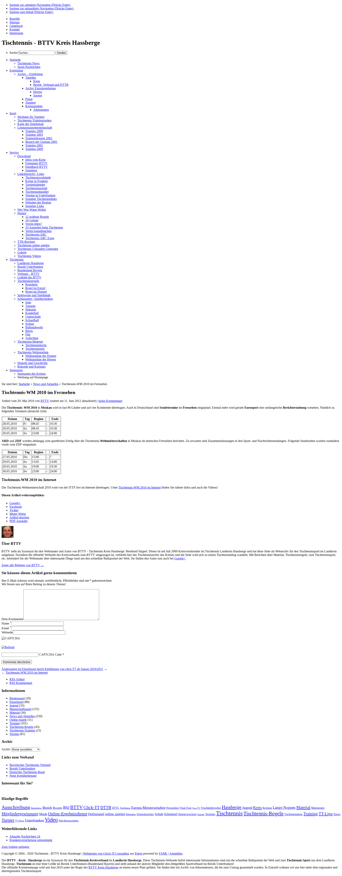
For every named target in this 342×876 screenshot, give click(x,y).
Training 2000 (34, 149)
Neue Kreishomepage (23, 775)
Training (310, 813)
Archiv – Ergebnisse (30, 74)
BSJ (66, 807)
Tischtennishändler (37, 191)
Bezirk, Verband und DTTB (50, 84)
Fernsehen (172, 807)
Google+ (179, 558)
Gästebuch (16, 26)
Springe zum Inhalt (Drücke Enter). (32, 12)
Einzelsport (17, 702)
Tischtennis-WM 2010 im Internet (140, 487)
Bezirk (47, 808)
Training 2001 (34, 145)
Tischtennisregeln (28, 281)
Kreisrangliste (34, 106)
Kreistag (267, 807)
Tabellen (30, 77)
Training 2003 (34, 134)
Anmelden (175, 853)
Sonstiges (31, 170)
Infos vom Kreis (35, 159)
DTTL (115, 807)
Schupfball (32, 320)
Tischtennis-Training (22, 730)
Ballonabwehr (34, 327)
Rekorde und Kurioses (31, 366)
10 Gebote (31, 220)
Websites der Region (38, 202)
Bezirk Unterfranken (30, 266)
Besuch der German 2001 (41, 141)
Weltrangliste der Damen (40, 356)
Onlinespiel (96, 814)
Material (15, 712)
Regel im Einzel (35, 288)
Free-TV (196, 808)
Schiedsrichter (145, 814)
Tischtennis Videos (29, 256)
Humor (21, 213)
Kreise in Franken (36, 181)
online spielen (115, 814)
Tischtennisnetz (35, 348)
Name (6, 623)
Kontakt (15, 29)
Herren (37, 92)
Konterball (32, 313)
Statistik (200, 814)
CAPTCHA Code (50, 654)
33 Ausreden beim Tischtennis (44, 227)
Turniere (30, 102)
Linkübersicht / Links (30, 174)
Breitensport (17, 698)
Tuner (336, 814)
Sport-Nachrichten (28, 67)
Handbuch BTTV (36, 166)
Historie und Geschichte (32, 363)
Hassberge (231, 807)
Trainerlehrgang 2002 (38, 138)
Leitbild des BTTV (29, 277)
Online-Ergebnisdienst (67, 813)
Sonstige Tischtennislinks (41, 199)
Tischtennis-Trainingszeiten (34, 120)
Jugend (14, 705)
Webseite (7, 632)
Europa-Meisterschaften (148, 808)
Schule (159, 814)
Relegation (131, 814)
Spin (28, 302)
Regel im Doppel (36, 291)
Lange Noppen (284, 807)
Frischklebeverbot (211, 807)
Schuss (29, 323)
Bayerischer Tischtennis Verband (30, 765)
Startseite (15, 59)
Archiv (6, 749)
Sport (13, 113)
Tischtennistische (36, 345)
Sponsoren (16, 370)
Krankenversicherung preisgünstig (31, 840)
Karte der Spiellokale (30, 124)
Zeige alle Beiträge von (23, 565)
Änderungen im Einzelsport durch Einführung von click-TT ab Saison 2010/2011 (52, 669)
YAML (163, 853)
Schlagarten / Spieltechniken (35, 298)
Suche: (14, 52)
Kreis (36, 81)
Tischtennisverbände (38, 177)
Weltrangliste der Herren (40, 359)
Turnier (8, 820)
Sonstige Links (34, 206)
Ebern (138, 853)
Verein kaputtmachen (38, 231)
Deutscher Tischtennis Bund (27, 772)
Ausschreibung (16, 807)
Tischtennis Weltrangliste (32, 352)
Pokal (28, 99)
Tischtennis (17, 259)
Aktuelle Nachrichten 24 (25, 836)
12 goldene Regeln (37, 216)
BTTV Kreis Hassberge (103, 867)
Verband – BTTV (28, 273)
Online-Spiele (18, 719)
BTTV (45, 401)
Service (14, 152)
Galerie (22, 252)
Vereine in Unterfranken (40, 195)
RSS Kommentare (21, 683)
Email (6, 628)
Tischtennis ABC (36, 234)
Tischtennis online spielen (33, 245)
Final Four (186, 807)
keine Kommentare (110, 401)
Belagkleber (36, 808)
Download (24, 156)
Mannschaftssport (20, 709)
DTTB (105, 807)
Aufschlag (31, 338)
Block (29, 331)
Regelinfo (31, 284)
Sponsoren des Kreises (31, 373)
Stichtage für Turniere (31, 117)
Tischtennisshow (293, 814)
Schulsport (170, 814)
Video (51, 820)
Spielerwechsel (187, 814)
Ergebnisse (16, 70)
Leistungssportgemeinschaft (34, 127)
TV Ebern (19, 821)
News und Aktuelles (45, 384)
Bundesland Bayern (29, 270)
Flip (27, 334)
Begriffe (15, 18)
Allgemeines (41, 109)
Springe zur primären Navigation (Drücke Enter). (40, 5)
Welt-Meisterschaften (68, 820)
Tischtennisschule (36, 188)
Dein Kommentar (12, 619)
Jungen (37, 95)
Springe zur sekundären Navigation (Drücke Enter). (42, 8)
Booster (57, 807)
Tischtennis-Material (30, 341)
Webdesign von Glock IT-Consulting (106, 853)
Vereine (14, 734)
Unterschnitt (33, 316)
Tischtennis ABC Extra (39, 238)
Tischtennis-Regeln (21, 727)
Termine (15, 723)
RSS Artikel (17, 679)
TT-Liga (325, 813)
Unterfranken (34, 820)
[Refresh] (8, 647)
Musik (43, 814)
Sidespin (30, 309)
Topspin (30, 306)
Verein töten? (33, 224)
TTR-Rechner (26, 241)
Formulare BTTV (36, 163)
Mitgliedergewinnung (20, 813)
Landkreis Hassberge (30, 263)
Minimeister (318, 807)
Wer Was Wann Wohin (31, 209)
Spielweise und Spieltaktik (33, 295)
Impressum (16, 33)
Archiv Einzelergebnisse (40, 88)
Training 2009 (34, 131)
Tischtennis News (28, 63)
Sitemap (15, 22)
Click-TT (92, 807)
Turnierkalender (35, 184)
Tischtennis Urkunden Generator (37, 249)
